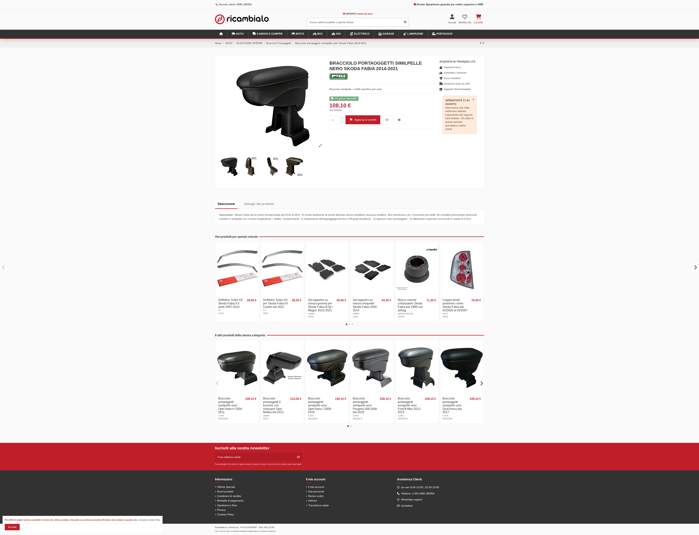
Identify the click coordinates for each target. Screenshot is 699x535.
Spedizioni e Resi (227, 505)
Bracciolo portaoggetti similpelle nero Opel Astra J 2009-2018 (320, 405)
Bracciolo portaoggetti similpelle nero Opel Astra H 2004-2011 (230, 405)
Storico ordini (315, 496)
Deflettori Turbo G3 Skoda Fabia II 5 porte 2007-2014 (230, 303)
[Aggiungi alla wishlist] (387, 120)
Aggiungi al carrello (365, 119)
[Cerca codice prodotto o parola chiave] (405, 22)
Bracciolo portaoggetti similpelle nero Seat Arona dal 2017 (452, 405)
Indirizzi (312, 500)
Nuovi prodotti (225, 491)
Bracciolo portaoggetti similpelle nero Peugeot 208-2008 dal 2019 (365, 405)
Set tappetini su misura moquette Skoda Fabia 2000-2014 (365, 305)
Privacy (221, 509)
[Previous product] (481, 43)
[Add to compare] (399, 120)
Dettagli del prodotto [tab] (259, 204)
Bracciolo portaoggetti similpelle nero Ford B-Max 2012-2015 (409, 405)
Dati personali (316, 491)
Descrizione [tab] (226, 204)
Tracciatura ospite (318, 505)
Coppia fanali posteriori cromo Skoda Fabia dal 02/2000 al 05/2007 (455, 305)
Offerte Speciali (226, 486)
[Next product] (483, 43)
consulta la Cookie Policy (149, 520)
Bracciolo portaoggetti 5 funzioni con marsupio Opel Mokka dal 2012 (273, 405)
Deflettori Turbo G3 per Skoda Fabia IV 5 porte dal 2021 (275, 303)
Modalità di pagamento (230, 500)
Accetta (12, 527)
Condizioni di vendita (229, 496)
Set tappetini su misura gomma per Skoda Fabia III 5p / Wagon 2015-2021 (320, 305)
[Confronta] (255, 254)
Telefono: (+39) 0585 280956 (418, 493)
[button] (237, 34)
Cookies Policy (225, 514)
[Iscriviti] (298, 457)
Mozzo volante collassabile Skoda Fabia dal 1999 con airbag (410, 305)
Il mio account (316, 486)
